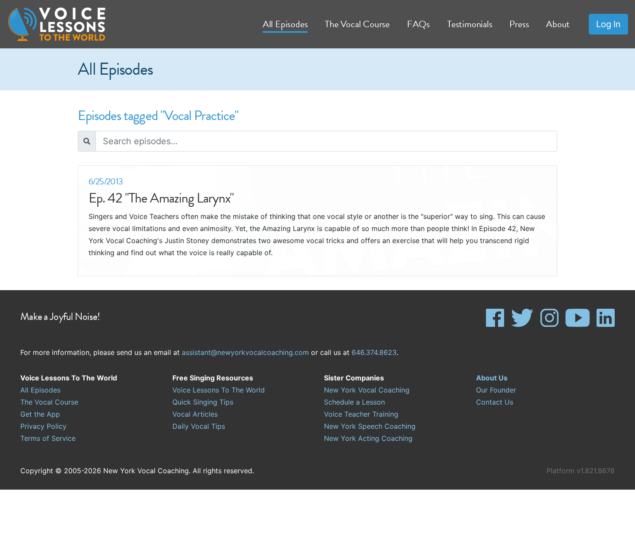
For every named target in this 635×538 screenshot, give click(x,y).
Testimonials (469, 24)
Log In (608, 24)
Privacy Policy (43, 426)
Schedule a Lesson (354, 402)
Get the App (40, 414)
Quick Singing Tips (202, 402)
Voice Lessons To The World (218, 390)
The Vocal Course (49, 402)
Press (519, 24)
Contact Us (494, 402)
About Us (492, 377)
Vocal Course (357, 24)
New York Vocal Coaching (367, 390)
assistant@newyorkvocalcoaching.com (245, 352)
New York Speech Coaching (370, 426)
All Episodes (40, 390)
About (558, 24)
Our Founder (496, 390)
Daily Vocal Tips (198, 426)
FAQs (418, 24)
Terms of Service (48, 438)
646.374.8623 (374, 352)
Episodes (285, 24)
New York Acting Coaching (368, 438)
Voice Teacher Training (361, 414)
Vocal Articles (195, 414)
